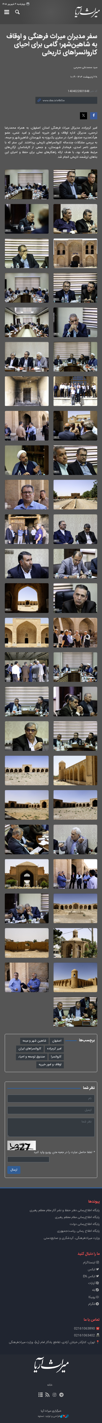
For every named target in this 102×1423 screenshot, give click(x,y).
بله (93, 1290)
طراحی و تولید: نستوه (49, 1416)
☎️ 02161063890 (87, 1328)
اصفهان (56, 1040)
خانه (49, 1385)
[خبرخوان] (48, 1395)
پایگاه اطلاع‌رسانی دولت (85, 1224)
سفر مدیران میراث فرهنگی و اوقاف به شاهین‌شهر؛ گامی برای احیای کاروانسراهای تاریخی (51, 44)
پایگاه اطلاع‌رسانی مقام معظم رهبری (77, 1217)
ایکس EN (89, 1276)
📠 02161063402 (87, 1335)
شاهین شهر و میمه (34, 1040)
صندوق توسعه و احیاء (31, 1056)
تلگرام (91, 1304)
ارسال (13, 1169)
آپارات (91, 1283)
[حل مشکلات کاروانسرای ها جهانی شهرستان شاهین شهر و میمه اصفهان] (75, 184)
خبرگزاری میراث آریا (85, 12)
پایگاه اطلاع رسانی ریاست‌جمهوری (78, 1231)
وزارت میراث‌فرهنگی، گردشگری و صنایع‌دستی (72, 1238)
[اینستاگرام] (54, 1395)
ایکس (91, 1269)
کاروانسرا (56, 1056)
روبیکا (91, 1297)
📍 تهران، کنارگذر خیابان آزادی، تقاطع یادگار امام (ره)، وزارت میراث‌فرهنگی (54, 1342)
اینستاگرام (89, 1262)
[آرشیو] (41, 1395)
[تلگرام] (61, 1395)
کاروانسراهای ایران (30, 1048)
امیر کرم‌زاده (54, 1048)
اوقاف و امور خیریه (50, 1064)
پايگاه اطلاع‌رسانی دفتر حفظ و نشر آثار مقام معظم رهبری (65, 1210)
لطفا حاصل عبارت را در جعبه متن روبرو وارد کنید (64, 1152)
